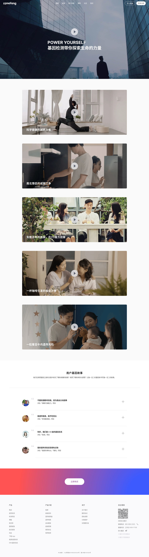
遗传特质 (48, 520)
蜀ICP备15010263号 (86, 552)
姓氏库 (11, 523)
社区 (85, 3)
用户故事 (71, 3)
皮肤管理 (48, 526)
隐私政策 (84, 516)
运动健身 (48, 523)
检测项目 (12, 516)
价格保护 (84, 520)
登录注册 (141, 3)
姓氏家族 (12, 529)
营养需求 (48, 533)
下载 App (12, 536)
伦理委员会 (85, 523)
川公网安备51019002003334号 (72, 552)
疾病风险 (48, 513)
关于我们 (84, 510)
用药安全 (48, 529)
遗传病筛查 (48, 516)
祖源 (63, 3)
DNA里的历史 (13, 543)
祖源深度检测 (13, 539)
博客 (10, 520)
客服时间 (121, 527)
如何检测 (12, 513)
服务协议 (84, 513)
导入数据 (130, 3)
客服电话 (121, 524)
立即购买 (74, 481)
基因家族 (12, 526)
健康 (57, 3)
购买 (91, 3)
